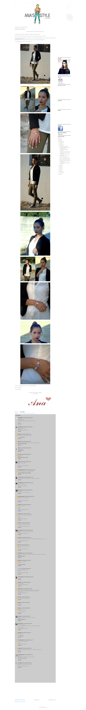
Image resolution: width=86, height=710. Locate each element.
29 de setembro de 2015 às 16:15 (24, 544)
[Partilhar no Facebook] (23, 411)
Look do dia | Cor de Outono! (64, 146)
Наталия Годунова (21, 654)
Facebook (31, 392)
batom (22, 413)
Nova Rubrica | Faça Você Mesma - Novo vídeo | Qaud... (65, 148)
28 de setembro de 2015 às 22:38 (29, 496)
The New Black (20, 417)
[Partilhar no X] (22, 411)
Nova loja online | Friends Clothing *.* (65, 159)
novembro (61, 142)
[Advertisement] (35, 691)
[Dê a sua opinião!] (21, 411)
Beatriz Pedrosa (20, 623)
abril (60, 170)
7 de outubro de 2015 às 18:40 (27, 648)
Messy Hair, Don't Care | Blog (22, 443)
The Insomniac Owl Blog (21, 564)
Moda (29, 413)
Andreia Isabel (20, 426)
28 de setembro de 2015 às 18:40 (27, 426)
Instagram (36, 392)
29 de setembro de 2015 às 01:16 (28, 530)
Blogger (46, 707)
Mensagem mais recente (20, 699)
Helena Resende (20, 482)
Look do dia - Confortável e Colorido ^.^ (65, 158)
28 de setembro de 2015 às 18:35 (27, 417)
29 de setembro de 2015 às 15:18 (26, 537)
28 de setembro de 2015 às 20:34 (26, 461)
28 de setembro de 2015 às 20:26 (26, 454)
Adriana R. (19, 616)
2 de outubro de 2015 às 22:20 (26, 616)
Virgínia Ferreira (20, 530)
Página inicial (36, 699)
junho (61, 167)
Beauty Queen (23, 437)
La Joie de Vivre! (20, 477)
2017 (60, 137)
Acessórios (19, 413)
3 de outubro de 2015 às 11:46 (26, 632)
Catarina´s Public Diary (21, 457)
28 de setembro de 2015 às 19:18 (26, 441)
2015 (60, 140)
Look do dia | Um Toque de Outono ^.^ (65, 151)
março (61, 171)
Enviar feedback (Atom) (22, 701)
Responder (19, 431)
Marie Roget (20, 632)
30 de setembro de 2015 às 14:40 (26, 568)
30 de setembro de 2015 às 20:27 (28, 576)
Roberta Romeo (20, 588)
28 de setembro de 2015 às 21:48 (28, 482)
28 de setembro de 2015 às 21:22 (28, 477)
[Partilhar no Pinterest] (24, 411)
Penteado (33, 413)
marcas (26, 413)
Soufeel (32, 39)
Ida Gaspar (19, 582)
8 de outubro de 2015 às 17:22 (28, 654)
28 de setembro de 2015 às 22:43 (26, 504)
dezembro (61, 141)
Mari (18, 544)
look (24, 413)
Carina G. (19, 461)
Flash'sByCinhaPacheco (21, 556)
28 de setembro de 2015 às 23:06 (26, 513)
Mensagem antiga (52, 699)
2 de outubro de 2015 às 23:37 (27, 623)
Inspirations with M (21, 496)
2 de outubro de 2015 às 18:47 (25, 602)
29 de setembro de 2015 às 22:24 (26, 560)
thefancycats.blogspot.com (22, 619)
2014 (60, 174)
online (31, 413)
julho (60, 166)
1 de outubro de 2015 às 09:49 (26, 582)
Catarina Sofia (20, 648)
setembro (61, 145)
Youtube (40, 392)
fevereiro (61, 172)
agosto (61, 165)
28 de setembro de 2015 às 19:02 (26, 434)
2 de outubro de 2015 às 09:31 (27, 588)
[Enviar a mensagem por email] (20, 411)
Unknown (19, 434)
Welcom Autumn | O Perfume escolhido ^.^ (64, 150)
